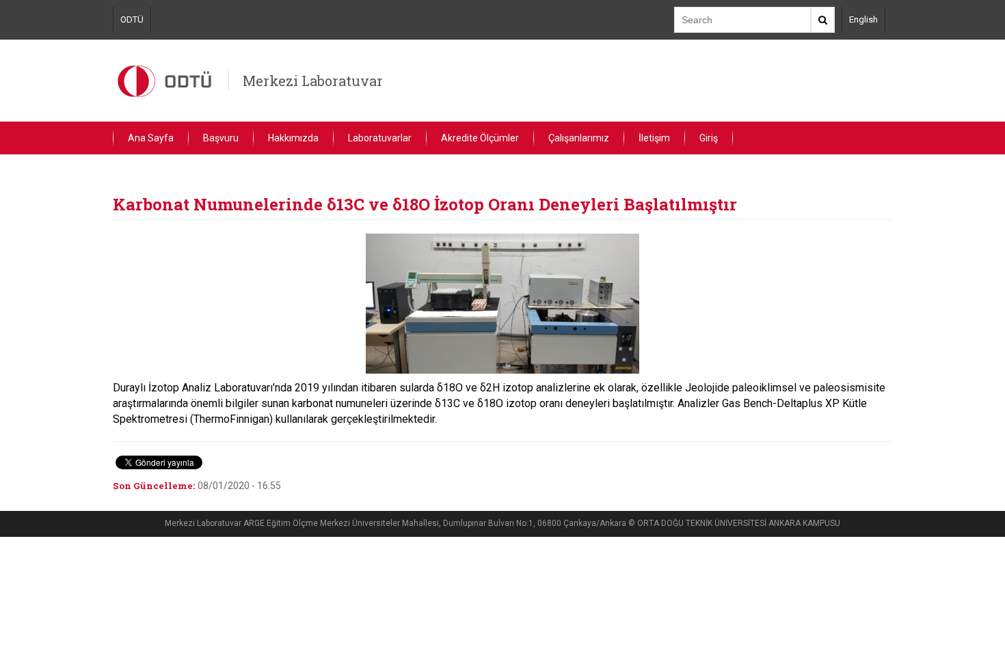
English (863, 19)
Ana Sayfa (151, 138)
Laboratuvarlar (380, 138)
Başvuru (221, 138)
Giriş (708, 138)
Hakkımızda (293, 138)
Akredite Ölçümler (480, 138)
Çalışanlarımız (578, 138)
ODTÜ (132, 19)
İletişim (654, 138)
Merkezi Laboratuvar (313, 80)
